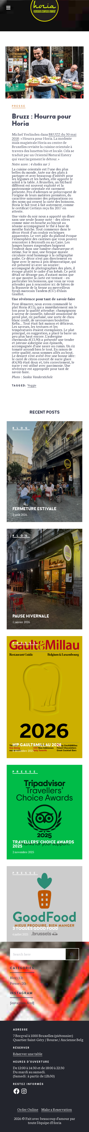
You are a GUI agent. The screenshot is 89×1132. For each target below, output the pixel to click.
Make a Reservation (56, 1109)
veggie (31, 385)
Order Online (27, 1109)
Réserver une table (27, 1053)
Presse (18, 106)
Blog (21, 428)
